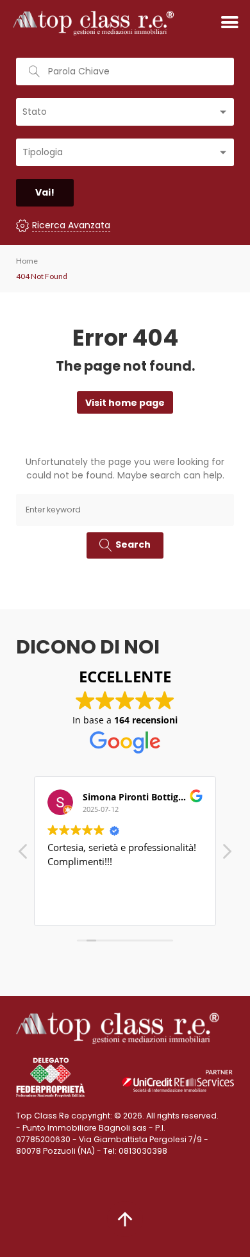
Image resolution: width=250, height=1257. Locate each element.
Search (133, 544)
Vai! (44, 192)
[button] (226, 855)
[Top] (125, 1219)
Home (27, 261)
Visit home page (125, 402)
